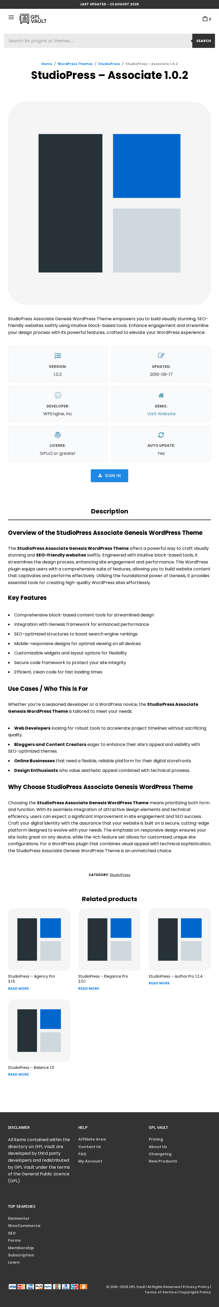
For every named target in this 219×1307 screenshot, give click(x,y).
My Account (90, 1161)
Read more (18, 988)
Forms (14, 1240)
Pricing (156, 1139)
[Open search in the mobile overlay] (109, 41)
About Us (158, 1146)
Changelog (160, 1154)
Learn (14, 1262)
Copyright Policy (195, 1292)
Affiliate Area (92, 1139)
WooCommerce (24, 1225)
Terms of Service (160, 1292)
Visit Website (161, 414)
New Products (163, 1161)
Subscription (21, 1255)
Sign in (113, 475)
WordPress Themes (75, 64)
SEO (12, 1233)
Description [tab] (109, 511)
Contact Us (89, 1146)
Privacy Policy (196, 1286)
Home (46, 64)
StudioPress (109, 64)
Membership (21, 1248)
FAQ (82, 1154)
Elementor (19, 1218)
